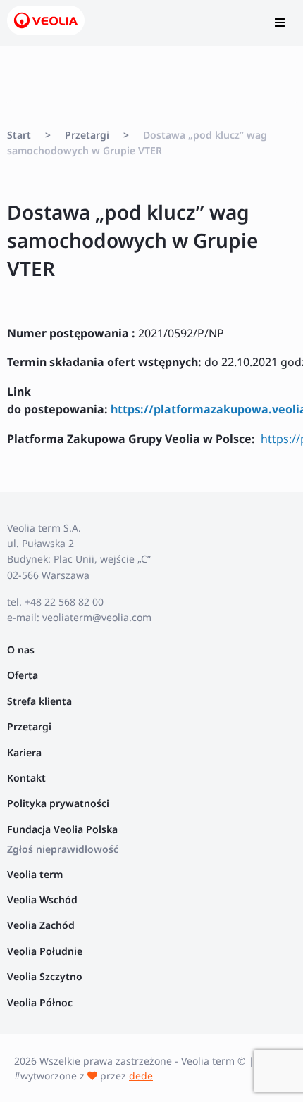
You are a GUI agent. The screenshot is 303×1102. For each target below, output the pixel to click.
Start (19, 135)
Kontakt (26, 777)
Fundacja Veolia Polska (62, 829)
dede (141, 1075)
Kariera (24, 752)
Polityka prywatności (58, 803)
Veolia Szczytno (44, 976)
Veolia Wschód (42, 899)
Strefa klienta (39, 701)
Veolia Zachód (42, 925)
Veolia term (36, 874)
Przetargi (87, 135)
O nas (21, 649)
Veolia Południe (46, 951)
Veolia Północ (40, 1002)
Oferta (22, 675)
